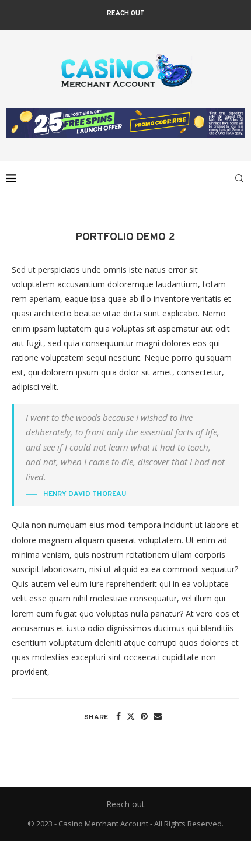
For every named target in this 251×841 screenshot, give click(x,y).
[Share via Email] (158, 716)
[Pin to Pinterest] (144, 716)
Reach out (126, 13)
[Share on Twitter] (131, 716)
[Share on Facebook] (118, 716)
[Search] (239, 178)
